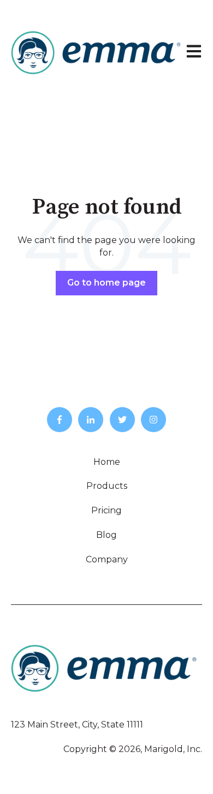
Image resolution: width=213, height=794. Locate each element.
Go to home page (106, 282)
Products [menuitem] (106, 486)
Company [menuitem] (107, 559)
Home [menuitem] (106, 462)
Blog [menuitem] (106, 535)
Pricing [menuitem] (106, 510)
